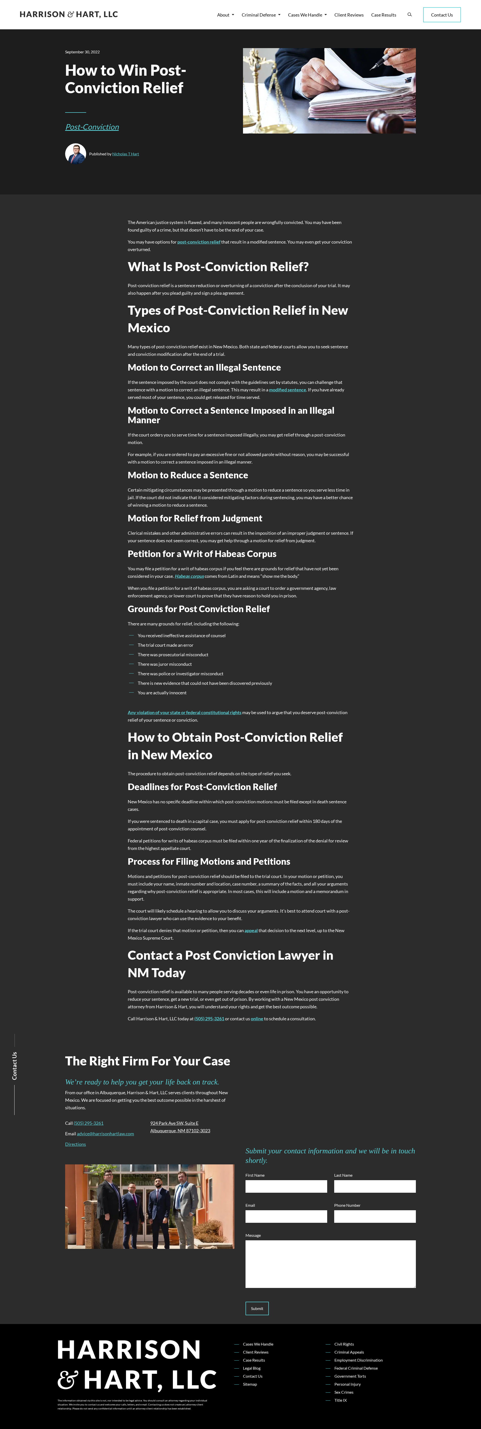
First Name (255, 1175)
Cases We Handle (305, 15)
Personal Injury (347, 1384)
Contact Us (442, 15)
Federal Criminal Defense (356, 1368)
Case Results (383, 15)
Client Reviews (349, 15)
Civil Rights (344, 1344)
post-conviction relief (198, 242)
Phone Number (347, 1205)
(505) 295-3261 (209, 1018)
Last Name (343, 1175)
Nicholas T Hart (125, 153)
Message (253, 1235)
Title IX (340, 1400)
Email (250, 1205)
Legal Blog (252, 1368)
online (257, 1018)
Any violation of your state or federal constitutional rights (185, 712)
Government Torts (350, 1376)
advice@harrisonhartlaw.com (105, 1133)
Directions (75, 1144)
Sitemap (250, 1384)
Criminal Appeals (349, 1352)
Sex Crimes (343, 1392)
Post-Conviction (92, 126)
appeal (251, 930)
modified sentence (287, 389)
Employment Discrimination (358, 1360)
